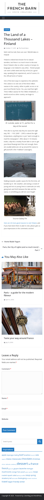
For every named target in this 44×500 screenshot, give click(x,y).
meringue (30, 469)
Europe (7, 29)
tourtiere (34, 478)
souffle (23, 475)
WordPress (38, 496)
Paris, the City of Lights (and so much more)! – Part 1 (21, 248)
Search (39, 441)
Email (4, 408)
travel (4, 481)
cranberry (13, 464)
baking (16, 455)
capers (3, 459)
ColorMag (27, 496)
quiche (30, 472)
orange (14, 472)
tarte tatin (15, 478)
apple (4, 455)
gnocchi (11, 468)
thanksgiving (22, 478)
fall (29, 464)
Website (5, 419)
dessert (22, 463)
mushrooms (6, 472)
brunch (33, 455)
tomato (29, 478)
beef (21, 455)
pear (26, 472)
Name (5, 398)
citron (3, 464)
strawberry (5, 478)
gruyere (16, 469)
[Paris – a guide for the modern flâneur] (22, 263)
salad (14, 475)
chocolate (26, 458)
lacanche (22, 468)
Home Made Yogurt (12, 241)
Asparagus (10, 455)
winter (22, 482)
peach (23, 472)
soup (28, 475)
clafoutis (8, 464)
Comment (6, 369)
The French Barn (24, 48)
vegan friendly (13, 482)
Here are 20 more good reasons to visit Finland (20, 223)
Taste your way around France (19, 338)
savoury (19, 475)
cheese (8, 459)
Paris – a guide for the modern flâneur (19, 294)
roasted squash (7, 475)
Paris (19, 472)
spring (33, 475)
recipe (35, 472)
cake (37, 455)
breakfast (27, 455)
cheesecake (16, 459)
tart (10, 478)
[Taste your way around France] (22, 309)
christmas (36, 459)
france (34, 464)
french (5, 468)
